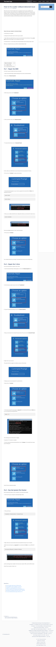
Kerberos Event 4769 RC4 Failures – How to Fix (41, 627)
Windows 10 (29, 1)
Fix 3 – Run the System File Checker (9, 66)
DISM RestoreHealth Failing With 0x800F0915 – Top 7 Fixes (41, 636)
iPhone (44, 1)
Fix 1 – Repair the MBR (7, 64)
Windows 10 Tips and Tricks (41, 642)
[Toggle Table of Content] (14, 63)
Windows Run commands (41, 640)
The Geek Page (8, 1)
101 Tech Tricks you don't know (41, 639)
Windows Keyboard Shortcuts (41, 643)
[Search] (50, 7)
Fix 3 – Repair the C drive (8, 65)
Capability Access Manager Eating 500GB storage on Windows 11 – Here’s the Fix (41, 630)
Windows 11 (35, 1)
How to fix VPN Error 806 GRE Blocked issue (11, 617)
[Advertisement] (19, 24)
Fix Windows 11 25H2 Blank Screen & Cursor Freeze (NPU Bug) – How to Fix (41, 624)
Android (40, 1)
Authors (47, 1)
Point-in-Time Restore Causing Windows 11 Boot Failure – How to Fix (41, 633)
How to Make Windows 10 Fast (41, 645)
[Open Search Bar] (51, 1)
